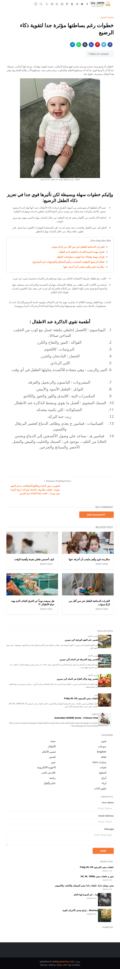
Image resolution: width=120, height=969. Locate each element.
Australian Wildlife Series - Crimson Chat (76, 717)
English (95, 714)
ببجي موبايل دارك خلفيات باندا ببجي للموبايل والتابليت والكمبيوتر (84, 885)
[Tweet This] (103, 44)
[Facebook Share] (110, 44)
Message (109, 829)
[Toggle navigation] (35, 4)
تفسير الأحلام (93, 636)
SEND (103, 850)
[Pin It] (97, 44)
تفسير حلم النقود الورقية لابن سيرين (81, 639)
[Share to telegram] (72, 44)
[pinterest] (67, 4)
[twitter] (82, 4)
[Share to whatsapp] (78, 44)
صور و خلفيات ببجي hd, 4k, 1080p (97, 876)
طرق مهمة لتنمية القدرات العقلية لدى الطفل (82, 251)
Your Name (108, 802)
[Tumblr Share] (85, 44)
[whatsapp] (57, 4)
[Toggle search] (41, 4)
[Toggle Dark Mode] (47, 4)
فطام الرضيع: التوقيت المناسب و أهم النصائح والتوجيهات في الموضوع (69, 261)
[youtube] (52, 4)
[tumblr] (72, 4)
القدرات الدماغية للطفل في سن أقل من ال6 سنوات (78, 246)
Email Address (106, 815)
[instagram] (62, 4)
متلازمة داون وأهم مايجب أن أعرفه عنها (84, 266)
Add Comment (95, 514)
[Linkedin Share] (91, 44)
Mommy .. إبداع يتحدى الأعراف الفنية (80, 910)
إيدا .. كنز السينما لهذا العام (86, 894)
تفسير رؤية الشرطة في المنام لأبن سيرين (79, 659)
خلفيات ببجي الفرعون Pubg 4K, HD (81, 698)
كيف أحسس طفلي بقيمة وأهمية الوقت (34, 559)
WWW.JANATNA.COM (63, 961)
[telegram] (77, 4)
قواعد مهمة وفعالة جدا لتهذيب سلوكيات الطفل (81, 256)
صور (96, 694)
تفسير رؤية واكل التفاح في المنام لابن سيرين (77, 678)
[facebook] (87, 4)
